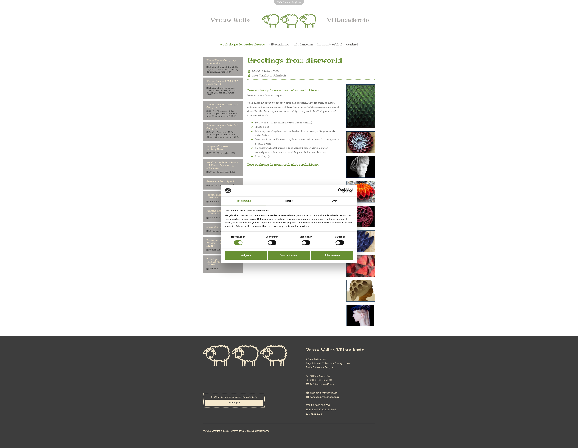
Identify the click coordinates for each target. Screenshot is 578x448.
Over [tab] (334, 200)
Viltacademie (279, 44)
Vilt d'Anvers (303, 44)
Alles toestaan (332, 255)
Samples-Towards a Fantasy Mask (221, 150)
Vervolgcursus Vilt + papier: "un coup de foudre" (219, 264)
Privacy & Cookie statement (250, 431)
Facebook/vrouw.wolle (323, 393)
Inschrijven (234, 403)
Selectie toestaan (289, 255)
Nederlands (283, 3)
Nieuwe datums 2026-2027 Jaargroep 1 (222, 88)
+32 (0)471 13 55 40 (321, 380)
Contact (352, 44)
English (296, 3)
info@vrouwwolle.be (322, 384)
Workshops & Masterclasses (242, 44)
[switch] (272, 242)
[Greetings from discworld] (360, 121)
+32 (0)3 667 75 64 (320, 376)
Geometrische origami (220, 183)
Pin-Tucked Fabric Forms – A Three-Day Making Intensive (222, 167)
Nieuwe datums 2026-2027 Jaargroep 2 (223, 110)
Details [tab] (289, 200)
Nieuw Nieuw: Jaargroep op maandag (222, 66)
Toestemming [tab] (244, 200)
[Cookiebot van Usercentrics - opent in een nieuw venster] (340, 190)
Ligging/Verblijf (329, 44)
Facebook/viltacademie (324, 397)
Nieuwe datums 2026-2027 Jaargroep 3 (223, 131)
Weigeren (246, 255)
